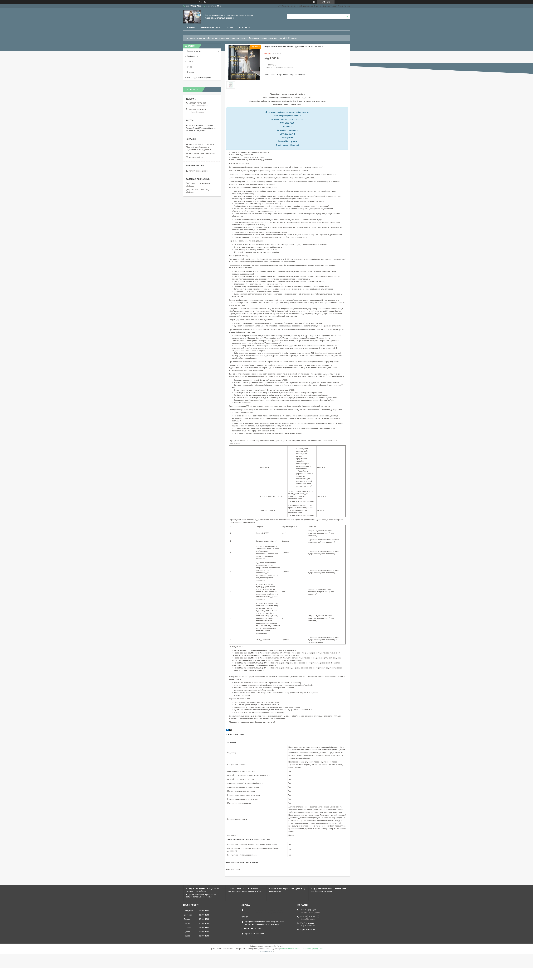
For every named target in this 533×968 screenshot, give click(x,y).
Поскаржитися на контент (290, 949)
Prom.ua (280, 946)
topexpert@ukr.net (196, 157)
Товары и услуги (210, 28)
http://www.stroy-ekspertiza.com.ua (203, 153)
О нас (230, 28)
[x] (230, 730)
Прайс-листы (192, 56)
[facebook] (227, 730)
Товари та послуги (196, 38)
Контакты (244, 28)
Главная (190, 28)
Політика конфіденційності (312, 949)
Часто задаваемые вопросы (199, 77)
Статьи (190, 62)
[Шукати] (347, 16)
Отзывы (190, 72)
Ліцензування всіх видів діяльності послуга (227, 38)
